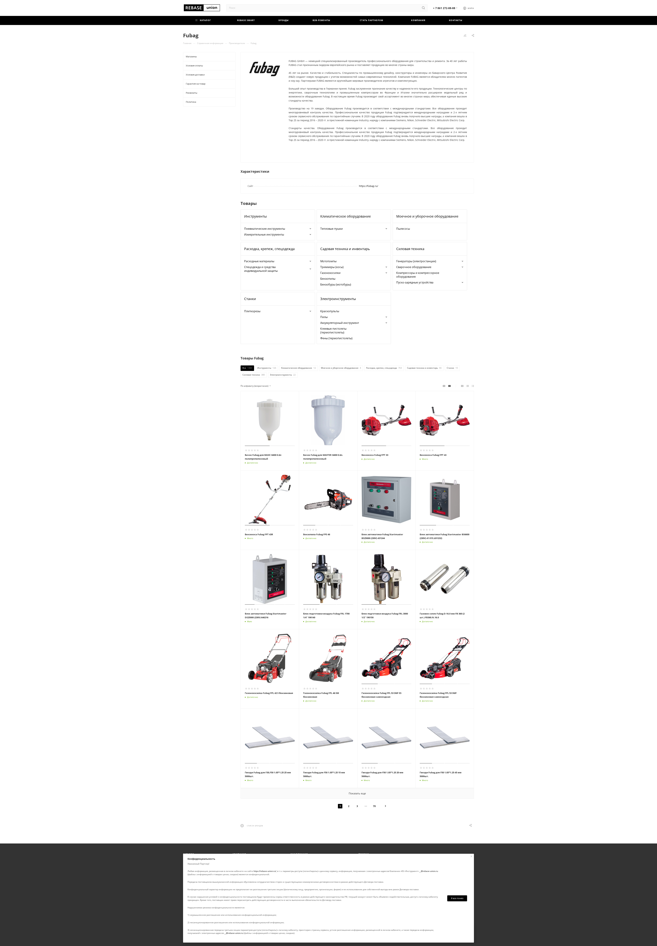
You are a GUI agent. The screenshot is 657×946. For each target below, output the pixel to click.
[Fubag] (265, 69)
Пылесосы (403, 229)
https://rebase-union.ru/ (265, 871)
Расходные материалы (259, 261)
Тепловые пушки (331, 229)
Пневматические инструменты (264, 229)
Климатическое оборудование (345, 216)
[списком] (467, 386)
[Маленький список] (444, 386)
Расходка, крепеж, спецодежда (269, 248)
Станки (250, 298)
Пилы (324, 317)
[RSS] (465, 35)
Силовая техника (410, 248)
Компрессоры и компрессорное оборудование (417, 274)
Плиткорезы (252, 311)
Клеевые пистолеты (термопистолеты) (333, 330)
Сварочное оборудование (413, 267)
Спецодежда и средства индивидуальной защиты (261, 269)
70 (374, 806)
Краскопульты (329, 311)
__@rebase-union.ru (428, 871)
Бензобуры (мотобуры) (335, 284)
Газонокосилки (330, 273)
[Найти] (423, 7)
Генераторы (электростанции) (416, 261)
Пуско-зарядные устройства (414, 282)
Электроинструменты (338, 298)
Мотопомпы (328, 261)
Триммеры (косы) (332, 267)
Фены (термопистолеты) (336, 338)
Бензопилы (327, 279)
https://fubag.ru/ (368, 186)
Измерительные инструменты (264, 234)
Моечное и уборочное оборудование (427, 216)
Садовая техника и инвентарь (345, 248)
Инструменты (255, 216)
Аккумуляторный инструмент (339, 323)
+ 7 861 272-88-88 (444, 8)
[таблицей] (473, 386)
